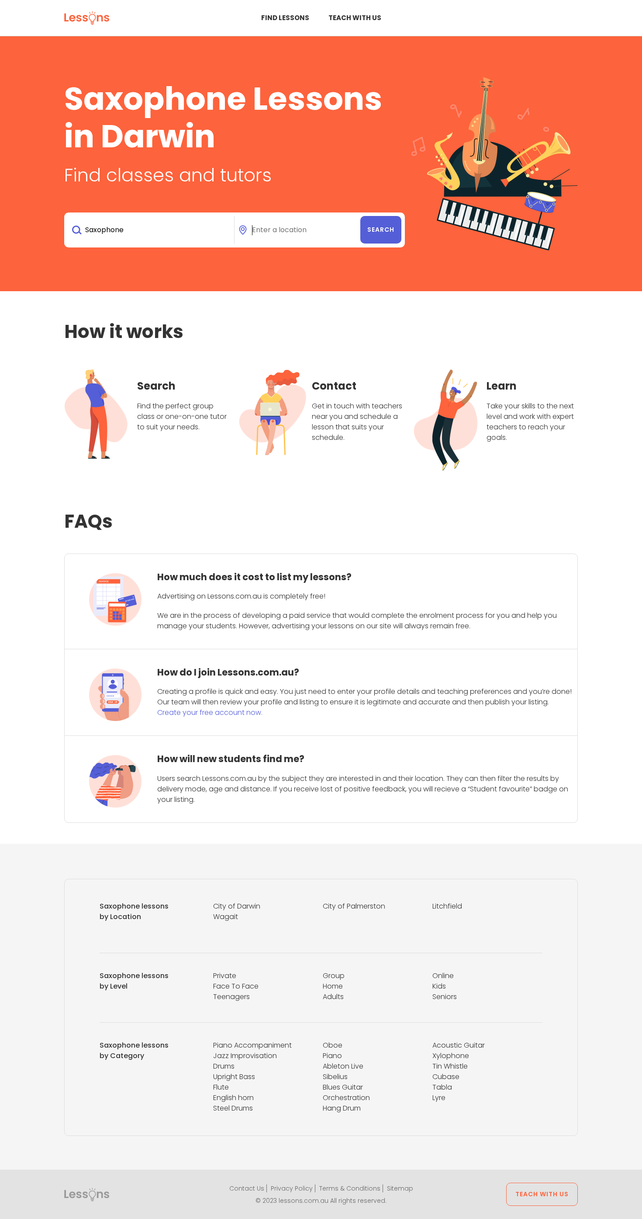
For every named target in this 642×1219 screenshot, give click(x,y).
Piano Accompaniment (252, 1045)
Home (333, 986)
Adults (333, 997)
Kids (439, 986)
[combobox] (151, 230)
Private (224, 976)
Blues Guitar (343, 1087)
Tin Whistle (450, 1066)
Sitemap (400, 1188)
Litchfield (447, 906)
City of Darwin (236, 906)
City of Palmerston (354, 906)
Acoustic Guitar (458, 1045)
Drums (224, 1066)
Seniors (444, 997)
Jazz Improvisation (245, 1056)
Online (443, 976)
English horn (233, 1098)
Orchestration (346, 1098)
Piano (332, 1056)
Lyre (438, 1098)
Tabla (442, 1087)
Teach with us (354, 17)
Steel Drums (233, 1108)
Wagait (225, 917)
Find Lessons (285, 17)
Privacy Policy (292, 1188)
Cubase (445, 1077)
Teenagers (231, 997)
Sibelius (335, 1077)
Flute (221, 1087)
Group (334, 976)
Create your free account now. (209, 712)
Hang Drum (342, 1108)
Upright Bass (234, 1077)
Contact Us (246, 1188)
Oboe (332, 1045)
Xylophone (450, 1056)
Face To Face (236, 986)
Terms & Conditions (349, 1188)
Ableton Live (343, 1066)
